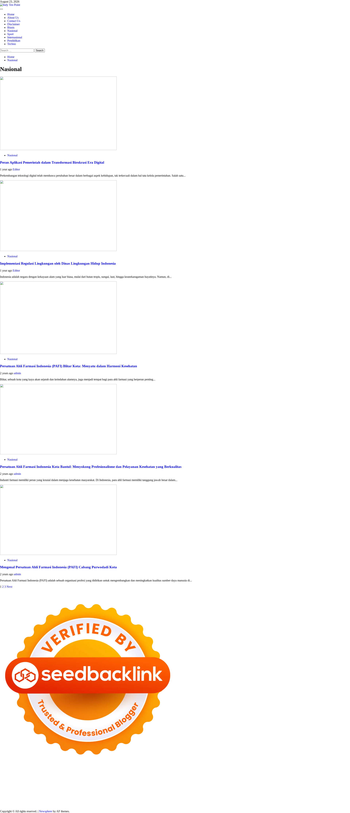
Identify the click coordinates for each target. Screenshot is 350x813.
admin (17, 373)
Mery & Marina (326, 778)
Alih (187, 798)
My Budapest (222, 788)
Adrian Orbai (200, 782)
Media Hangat (140, 805)
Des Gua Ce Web (39, 791)
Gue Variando (100, 788)
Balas (261, 798)
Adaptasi (161, 798)
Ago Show (58, 782)
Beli (277, 798)
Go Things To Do (60, 791)
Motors (4, 772)
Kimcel (75, 772)
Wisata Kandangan (148, 795)
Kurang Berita (225, 795)
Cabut (3, 801)
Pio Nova (94, 785)
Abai (175, 798)
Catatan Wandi (60, 795)
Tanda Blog (73, 805)
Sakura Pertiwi (48, 798)
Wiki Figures (187, 772)
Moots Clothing (204, 778)
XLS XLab (140, 788)
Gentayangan (168, 801)
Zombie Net (276, 778)
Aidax (136, 778)
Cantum (12, 801)
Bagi (247, 798)
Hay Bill (303, 788)
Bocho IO (268, 788)
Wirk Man (230, 791)
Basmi (254, 798)
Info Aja (109, 798)
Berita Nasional (243, 795)
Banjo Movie (254, 788)
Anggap (75, 801)
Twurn (125, 775)
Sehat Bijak (121, 798)
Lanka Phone (88, 772)
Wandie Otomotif (95, 795)
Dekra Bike (200, 785)
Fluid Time (72, 785)
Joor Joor (141, 785)
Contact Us (13, 20)
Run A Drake (238, 788)
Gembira (249, 801)
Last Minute (279, 785)
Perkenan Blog (41, 805)
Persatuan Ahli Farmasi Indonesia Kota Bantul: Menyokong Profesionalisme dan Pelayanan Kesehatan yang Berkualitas (90, 467)
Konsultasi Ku (338, 801)
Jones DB (114, 791)
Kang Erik (197, 791)
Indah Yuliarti (96, 798)
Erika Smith (216, 782)
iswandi (308, 791)
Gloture (158, 782)
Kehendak (288, 801)
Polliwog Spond (147, 772)
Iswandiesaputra (323, 791)
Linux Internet (20, 791)
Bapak (180, 801)
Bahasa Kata (156, 805)
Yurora (291, 775)
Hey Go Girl (114, 772)
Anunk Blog (16, 772)
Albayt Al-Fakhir (51, 775)
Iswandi (10, 795)
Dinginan (190, 801)
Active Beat (171, 788)
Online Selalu (14, 798)
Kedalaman (225, 801)
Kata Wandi (44, 795)
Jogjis (3, 778)
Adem (46, 801)
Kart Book (147, 782)
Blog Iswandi (113, 795)
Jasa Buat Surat (186, 778)
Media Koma (274, 795)
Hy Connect (148, 778)
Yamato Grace (205, 775)
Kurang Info (209, 795)
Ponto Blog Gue (156, 785)
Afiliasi (143, 798)
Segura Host (270, 782)
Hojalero (311, 778)
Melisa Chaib (278, 775)
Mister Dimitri (28, 782)
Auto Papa (68, 775)
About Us (13, 17)
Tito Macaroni (80, 791)
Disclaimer (13, 24)
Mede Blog (42, 785)
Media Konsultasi (108, 805)
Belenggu (313, 798)
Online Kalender (217, 785)
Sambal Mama (100, 778)
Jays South (13, 778)
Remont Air (315, 788)
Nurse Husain (238, 778)
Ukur (142, 801)
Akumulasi (205, 798)
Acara (151, 798)
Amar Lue (335, 782)
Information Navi (98, 791)
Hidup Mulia (73, 782)
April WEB (34, 778)
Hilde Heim (314, 772)
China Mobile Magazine (95, 782)
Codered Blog (57, 785)
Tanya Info (125, 805)
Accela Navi (282, 772)
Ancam (216, 798)
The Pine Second (233, 782)
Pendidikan (13, 40)
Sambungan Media (319, 801)
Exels (137, 782)
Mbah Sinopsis (339, 775)
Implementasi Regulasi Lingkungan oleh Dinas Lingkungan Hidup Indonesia (58, 263)
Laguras (129, 782)
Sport (10, 34)
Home (10, 14)
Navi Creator (282, 791)
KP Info (128, 778)
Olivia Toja (263, 775)
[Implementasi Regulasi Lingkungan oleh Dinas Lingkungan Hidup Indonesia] (58, 250)
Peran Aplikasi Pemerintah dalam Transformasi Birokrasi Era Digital (52, 162)
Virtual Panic (221, 778)
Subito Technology (168, 772)
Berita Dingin (24, 805)
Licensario (314, 785)
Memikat (238, 801)
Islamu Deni (221, 775)
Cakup (21, 801)
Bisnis (10, 27)
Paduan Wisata (31, 798)
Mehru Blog (236, 775)
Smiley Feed (185, 782)
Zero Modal (253, 772)
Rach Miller (117, 782)
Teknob (173, 791)
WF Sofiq (13, 782)
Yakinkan (259, 801)
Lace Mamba (129, 772)
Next (9, 586)
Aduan (30, 801)
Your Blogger (320, 795)
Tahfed (220, 791)
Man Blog (242, 791)
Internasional (14, 37)
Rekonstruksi (44, 782)
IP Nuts (43, 788)
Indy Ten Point (329, 785)
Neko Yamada (204, 772)
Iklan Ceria (177, 775)
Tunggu (133, 801)
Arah (241, 798)
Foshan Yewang (222, 772)
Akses (66, 801)
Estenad (160, 778)
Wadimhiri (328, 772)
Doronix (101, 772)
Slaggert (69, 778)
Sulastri (250, 778)
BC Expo (172, 785)
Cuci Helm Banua (26, 795)
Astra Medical (13, 788)
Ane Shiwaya (13, 785)
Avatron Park (82, 775)
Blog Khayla (129, 795)
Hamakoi (171, 778)
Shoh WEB (262, 778)
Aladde (60, 778)
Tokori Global (187, 788)
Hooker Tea (299, 782)
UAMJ (129, 788)
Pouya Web (28, 785)
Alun (182, 798)
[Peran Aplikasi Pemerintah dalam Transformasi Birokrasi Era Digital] (58, 149)
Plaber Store (239, 772)
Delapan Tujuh (47, 772)
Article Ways (185, 785)
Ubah (125, 801)
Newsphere (45, 811)
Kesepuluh (301, 801)
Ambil (194, 798)
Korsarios (266, 785)
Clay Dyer (281, 788)
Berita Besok (290, 795)
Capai (108, 801)
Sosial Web (305, 795)
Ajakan (38, 801)
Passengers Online (10, 775)
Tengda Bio (284, 782)
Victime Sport (30, 788)
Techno (11, 43)
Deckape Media (205, 788)
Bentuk (331, 798)
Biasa (323, 798)
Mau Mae (209, 791)
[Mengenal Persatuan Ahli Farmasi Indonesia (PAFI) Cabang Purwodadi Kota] (58, 554)
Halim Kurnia (66, 798)
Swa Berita (250, 775)
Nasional (12, 30)
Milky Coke (71, 788)
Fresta (23, 778)
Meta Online (302, 775)
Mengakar (57, 801)
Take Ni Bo (267, 772)
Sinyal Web (259, 795)
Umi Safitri (81, 798)
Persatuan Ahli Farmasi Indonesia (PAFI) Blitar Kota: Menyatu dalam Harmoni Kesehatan (68, 366)
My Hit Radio (83, 778)
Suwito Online (265, 791)
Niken (252, 791)
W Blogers (190, 775)
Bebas (304, 798)
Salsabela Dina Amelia (189, 795)
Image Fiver (64, 772)
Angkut (225, 798)
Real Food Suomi (238, 785)
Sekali (278, 801)
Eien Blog (342, 778)
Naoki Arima (330, 788)
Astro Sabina (98, 775)
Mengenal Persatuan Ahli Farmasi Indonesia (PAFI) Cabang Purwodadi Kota (58, 567)
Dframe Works (298, 772)
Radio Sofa (296, 791)
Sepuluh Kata (8, 805)
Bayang (270, 798)
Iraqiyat (84, 785)
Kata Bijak (316, 775)
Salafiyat (165, 775)
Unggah (117, 801)
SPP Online (170, 782)
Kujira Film (322, 782)
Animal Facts (116, 788)
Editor (16, 169)
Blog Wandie (167, 795)
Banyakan (202, 801)
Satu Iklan (334, 795)
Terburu (340, 798)
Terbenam (294, 798)
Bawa (284, 798)
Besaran (213, 801)
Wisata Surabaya (130, 791)
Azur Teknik (31, 772)
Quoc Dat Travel (31, 775)
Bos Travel (147, 791)
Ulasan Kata (153, 801)
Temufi (311, 782)
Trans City (184, 791)
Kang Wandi (77, 795)
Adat (169, 798)
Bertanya (134, 798)
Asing (233, 798)
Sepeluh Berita (88, 805)
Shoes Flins (107, 785)
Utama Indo (116, 778)
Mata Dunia (161, 791)
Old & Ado (85, 788)
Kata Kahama (151, 775)
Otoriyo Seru (55, 788)
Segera (270, 801)
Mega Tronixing (253, 782)
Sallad (3, 782)
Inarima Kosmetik (297, 785)
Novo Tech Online (295, 778)
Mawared (254, 785)
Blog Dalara (113, 775)
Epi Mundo (136, 775)
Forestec (293, 788)
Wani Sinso (48, 778)
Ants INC (340, 772)
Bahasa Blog (58, 805)
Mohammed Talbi (125, 785)
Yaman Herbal (155, 788)
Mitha (327, 775)
